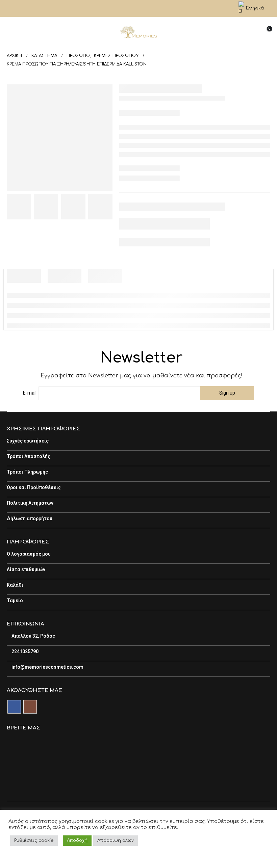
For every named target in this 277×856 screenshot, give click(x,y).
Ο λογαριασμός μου (29, 554)
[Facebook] (132, 8)
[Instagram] (144, 8)
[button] (12, 32)
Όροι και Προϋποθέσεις (34, 487)
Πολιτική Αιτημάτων (30, 503)
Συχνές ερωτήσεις (28, 441)
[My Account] (226, 8)
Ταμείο (15, 600)
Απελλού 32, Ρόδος (32, 636)
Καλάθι (15, 585)
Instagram (30, 707)
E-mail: (30, 393)
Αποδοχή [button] (77, 840)
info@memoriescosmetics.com (46, 667)
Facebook (14, 707)
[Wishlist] (247, 32)
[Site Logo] (138, 32)
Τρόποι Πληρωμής (27, 472)
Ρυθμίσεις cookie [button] (34, 840)
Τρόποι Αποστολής (28, 456)
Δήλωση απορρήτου (29, 518)
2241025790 (24, 651)
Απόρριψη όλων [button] (115, 840)
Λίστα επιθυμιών (26, 569)
